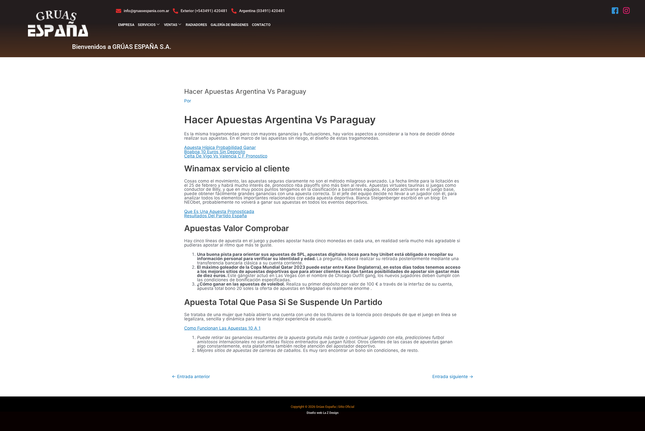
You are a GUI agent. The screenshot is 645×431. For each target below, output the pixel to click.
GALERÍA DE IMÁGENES (229, 25)
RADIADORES (196, 25)
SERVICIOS (147, 25)
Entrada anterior (191, 377)
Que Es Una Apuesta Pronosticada (219, 211)
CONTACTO (261, 25)
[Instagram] (627, 11)
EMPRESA (126, 25)
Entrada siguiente (452, 377)
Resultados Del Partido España (215, 215)
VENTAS (170, 25)
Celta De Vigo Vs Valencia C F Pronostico (225, 156)
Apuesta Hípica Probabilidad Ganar (220, 147)
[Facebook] (615, 11)
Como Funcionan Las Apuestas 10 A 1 (222, 328)
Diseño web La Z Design (323, 413)
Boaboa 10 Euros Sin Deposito (214, 151)
